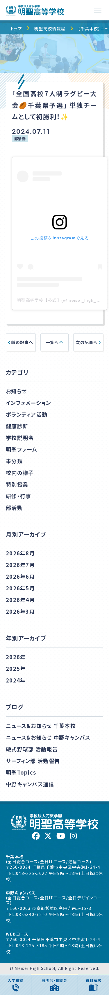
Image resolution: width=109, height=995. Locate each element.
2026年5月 (20, 588)
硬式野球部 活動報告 (32, 749)
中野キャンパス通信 (30, 784)
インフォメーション (28, 402)
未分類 (14, 461)
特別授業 (17, 484)
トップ (16, 28)
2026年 (16, 657)
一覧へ (52, 342)
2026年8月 (20, 553)
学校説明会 (20, 437)
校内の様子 (20, 472)
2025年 (16, 668)
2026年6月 (20, 576)
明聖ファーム (21, 449)
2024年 (16, 680)
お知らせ (16, 391)
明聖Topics (21, 772)
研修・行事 (18, 496)
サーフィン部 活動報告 (33, 760)
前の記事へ (22, 342)
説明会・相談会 (54, 980)
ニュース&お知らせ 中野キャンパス (48, 737)
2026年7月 (20, 564)
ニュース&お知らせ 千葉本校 (41, 725)
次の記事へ (87, 342)
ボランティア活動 (26, 414)
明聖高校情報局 (49, 28)
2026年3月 (20, 611)
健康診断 (17, 426)
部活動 (20, 138)
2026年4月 (20, 599)
